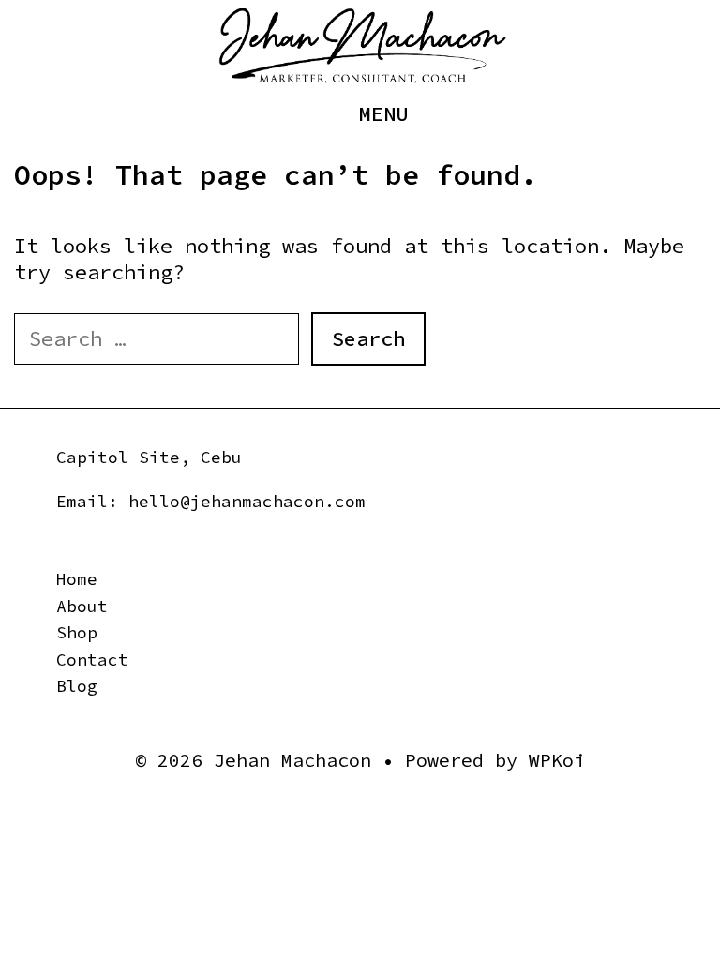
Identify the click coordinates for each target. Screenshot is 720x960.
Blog (77, 686)
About (82, 606)
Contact (92, 659)
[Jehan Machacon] (362, 44)
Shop (77, 632)
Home (77, 579)
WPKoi (557, 760)
